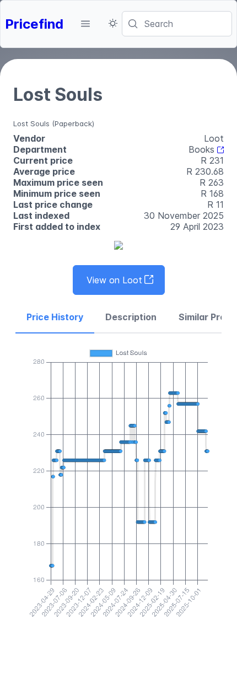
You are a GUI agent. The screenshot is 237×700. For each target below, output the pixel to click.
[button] (85, 24)
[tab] (54, 317)
